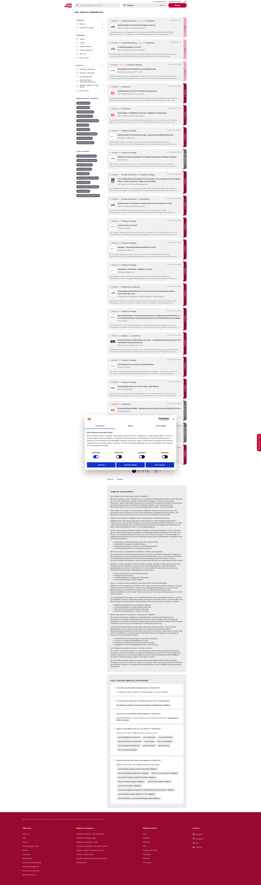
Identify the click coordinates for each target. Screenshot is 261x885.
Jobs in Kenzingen (83, 182)
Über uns (25, 834)
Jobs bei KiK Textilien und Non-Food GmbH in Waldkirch (137, 777)
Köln (144, 846)
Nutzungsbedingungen (30, 867)
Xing (197, 843)
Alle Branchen (81, 862)
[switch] (119, 456)
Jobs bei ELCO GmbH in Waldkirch (129, 786)
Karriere (25, 850)
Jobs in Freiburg (163, 745)
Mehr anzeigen (84, 58)
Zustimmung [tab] (100, 426)
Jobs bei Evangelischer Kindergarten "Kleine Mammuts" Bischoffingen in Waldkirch (146, 790)
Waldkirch (120, 479)
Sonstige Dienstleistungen (86, 838)
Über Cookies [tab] (161, 426)
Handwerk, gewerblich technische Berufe (91, 846)
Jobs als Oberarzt (83, 103)
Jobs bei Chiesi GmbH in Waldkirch (159, 781)
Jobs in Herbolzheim (84, 169)
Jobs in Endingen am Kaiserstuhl (87, 178)
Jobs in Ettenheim (83, 191)
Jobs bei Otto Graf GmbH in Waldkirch (165, 773)
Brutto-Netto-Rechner (31, 871)
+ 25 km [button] (161, 5)
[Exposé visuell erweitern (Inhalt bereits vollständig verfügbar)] (180, 34)
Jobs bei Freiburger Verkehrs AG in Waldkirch (133, 773)
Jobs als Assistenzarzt (85, 116)
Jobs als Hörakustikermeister (87, 134)
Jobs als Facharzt (83, 107)
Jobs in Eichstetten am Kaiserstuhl (88, 195)
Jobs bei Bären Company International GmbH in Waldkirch (137, 769)
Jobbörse (110, 479)
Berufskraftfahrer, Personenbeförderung (91, 858)
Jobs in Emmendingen (84, 165)
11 (156, 471)
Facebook (199, 839)
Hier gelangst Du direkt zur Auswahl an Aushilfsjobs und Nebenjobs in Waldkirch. (143, 705)
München (146, 842)
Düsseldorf (147, 854)
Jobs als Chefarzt (83, 129)
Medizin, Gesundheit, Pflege (87, 842)
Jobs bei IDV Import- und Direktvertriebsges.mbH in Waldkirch (139, 798)
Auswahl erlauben (130, 465)
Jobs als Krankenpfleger (85, 142)
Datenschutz (27, 858)
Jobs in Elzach (149, 741)
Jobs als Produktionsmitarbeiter (87, 120)
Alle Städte (147, 862)
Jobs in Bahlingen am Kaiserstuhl (88, 187)
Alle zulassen (160, 465)
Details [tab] (130, 426)
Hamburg (146, 838)
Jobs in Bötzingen (149, 737)
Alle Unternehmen (29, 875)
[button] (102, 24)
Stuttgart (146, 858)
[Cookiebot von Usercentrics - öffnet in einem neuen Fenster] (160, 419)
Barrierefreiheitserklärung (31, 862)
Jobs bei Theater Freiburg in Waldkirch (131, 781)
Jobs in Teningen (83, 173)
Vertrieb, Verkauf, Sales (85, 854)
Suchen (177, 5)
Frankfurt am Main (150, 850)
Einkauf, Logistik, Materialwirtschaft (90, 850)
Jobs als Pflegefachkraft (85, 112)
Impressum (26, 854)
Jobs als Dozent (83, 125)
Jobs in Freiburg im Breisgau (86, 156)
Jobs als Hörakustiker (84, 138)
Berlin (145, 834)
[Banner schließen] (173, 419)
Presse (25, 842)
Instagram (199, 834)
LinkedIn (199, 847)
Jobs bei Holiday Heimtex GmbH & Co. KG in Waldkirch (136, 794)
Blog (24, 838)
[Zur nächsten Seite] (160, 471)
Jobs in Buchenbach (165, 737)
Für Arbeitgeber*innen (30, 846)
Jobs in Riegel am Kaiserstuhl (87, 160)
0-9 (103, 819)
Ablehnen (101, 465)
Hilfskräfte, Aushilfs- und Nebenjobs (90, 834)
